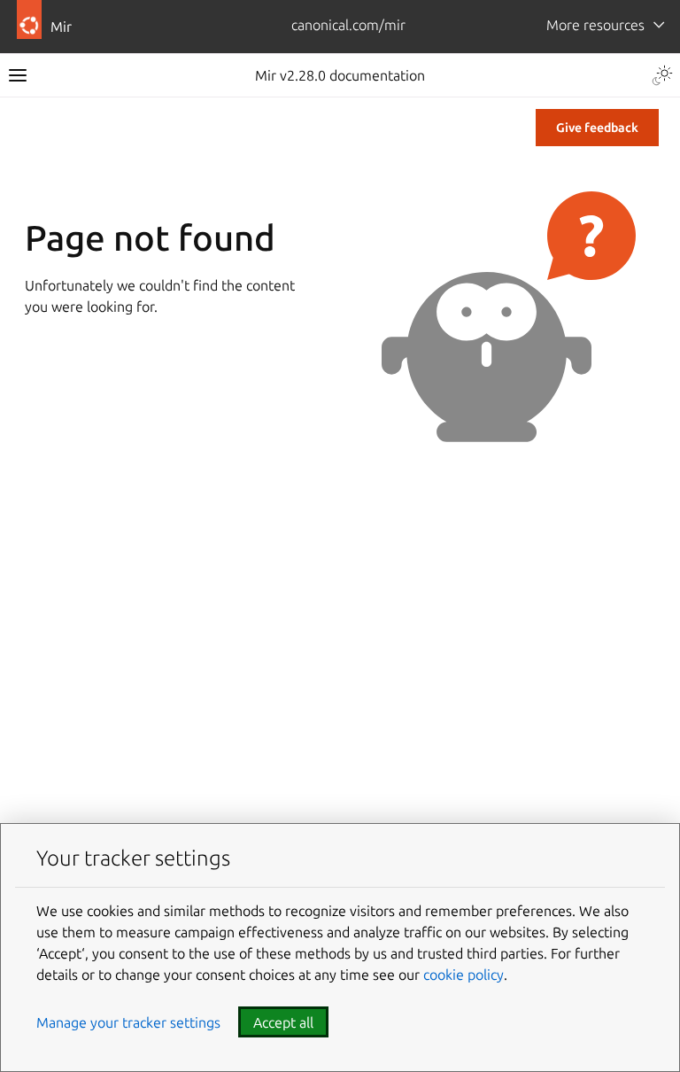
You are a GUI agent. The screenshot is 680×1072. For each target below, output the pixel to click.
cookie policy (463, 975)
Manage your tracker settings (128, 1022)
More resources (595, 25)
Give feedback (597, 127)
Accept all (283, 1022)
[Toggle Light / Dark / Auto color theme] (662, 75)
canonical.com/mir (348, 25)
